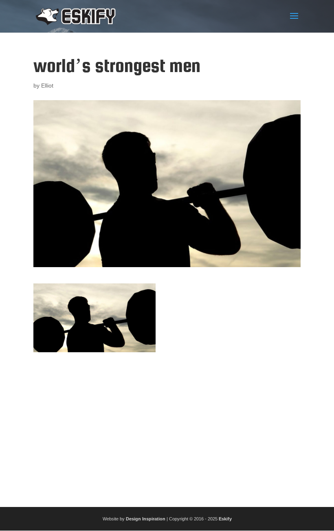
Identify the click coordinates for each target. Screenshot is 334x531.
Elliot (47, 85)
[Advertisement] (167, 426)
